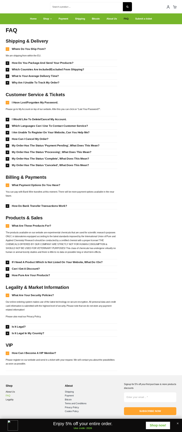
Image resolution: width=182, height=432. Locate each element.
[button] (61, 49)
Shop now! (158, 425)
